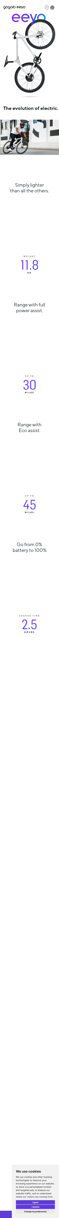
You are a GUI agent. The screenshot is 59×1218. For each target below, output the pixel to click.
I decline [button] (35, 1207)
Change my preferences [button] (35, 1211)
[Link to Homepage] (14, 7)
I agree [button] (35, 1202)
